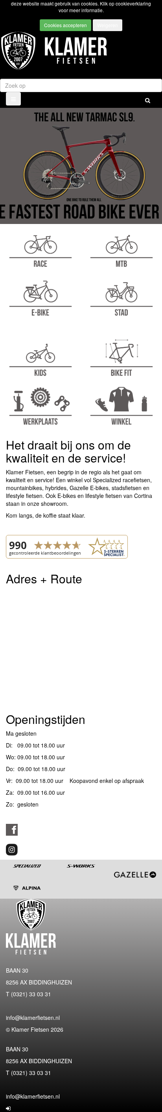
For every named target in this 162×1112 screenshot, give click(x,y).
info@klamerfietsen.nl (33, 1017)
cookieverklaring (133, 3)
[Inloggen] (8, 1108)
